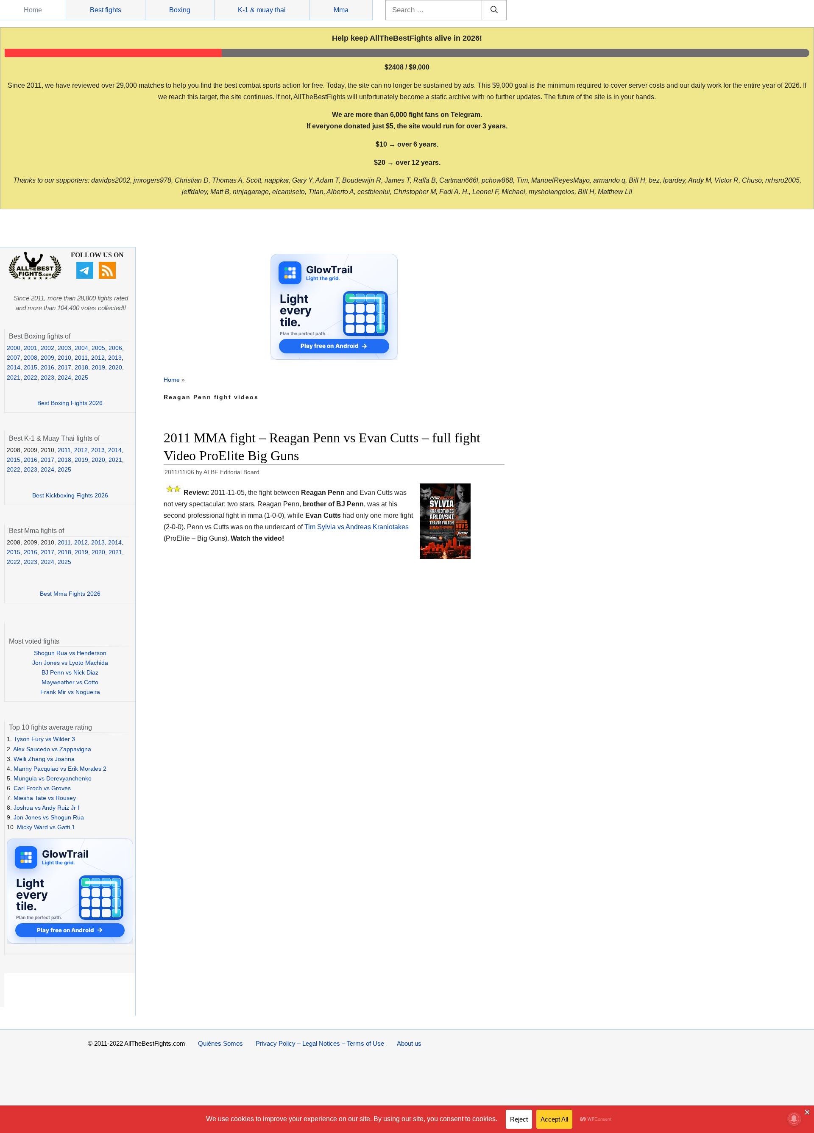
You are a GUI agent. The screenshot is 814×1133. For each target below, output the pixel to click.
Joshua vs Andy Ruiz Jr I (46, 807)
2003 (64, 347)
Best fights (105, 10)
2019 (98, 367)
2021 (13, 377)
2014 (13, 367)
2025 (81, 377)
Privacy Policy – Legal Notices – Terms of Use (320, 1043)
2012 (98, 357)
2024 (64, 377)
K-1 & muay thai (262, 10)
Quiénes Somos (220, 1043)
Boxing (179, 10)
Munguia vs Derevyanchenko (53, 778)
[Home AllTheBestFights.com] (34, 277)
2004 (81, 347)
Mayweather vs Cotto (70, 682)
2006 (115, 347)
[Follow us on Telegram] (85, 276)
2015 (30, 367)
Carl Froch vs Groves (42, 788)
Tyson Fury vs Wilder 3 (44, 739)
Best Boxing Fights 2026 (70, 403)
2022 (30, 377)
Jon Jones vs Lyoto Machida (70, 662)
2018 (81, 367)
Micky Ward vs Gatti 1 (46, 827)
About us (409, 1043)
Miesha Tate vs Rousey (45, 797)
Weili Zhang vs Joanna (44, 758)
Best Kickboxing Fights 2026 (70, 495)
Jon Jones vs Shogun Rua (49, 817)
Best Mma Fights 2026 (70, 593)
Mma (341, 10)
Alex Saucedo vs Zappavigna (52, 749)
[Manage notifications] (794, 1118)
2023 (47, 377)
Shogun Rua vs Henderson (70, 653)
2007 (13, 357)
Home (33, 10)
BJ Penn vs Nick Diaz (70, 672)
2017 (64, 367)
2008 (30, 357)
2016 (47, 367)
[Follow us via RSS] (108, 276)
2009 (47, 357)
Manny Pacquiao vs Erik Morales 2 (60, 768)
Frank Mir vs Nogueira (70, 692)
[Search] (494, 10)
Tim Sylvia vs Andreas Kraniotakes (356, 526)
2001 (30, 347)
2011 (81, 357)
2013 (115, 357)
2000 (13, 347)
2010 (64, 357)
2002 (47, 347)
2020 (115, 367)
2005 (98, 347)
